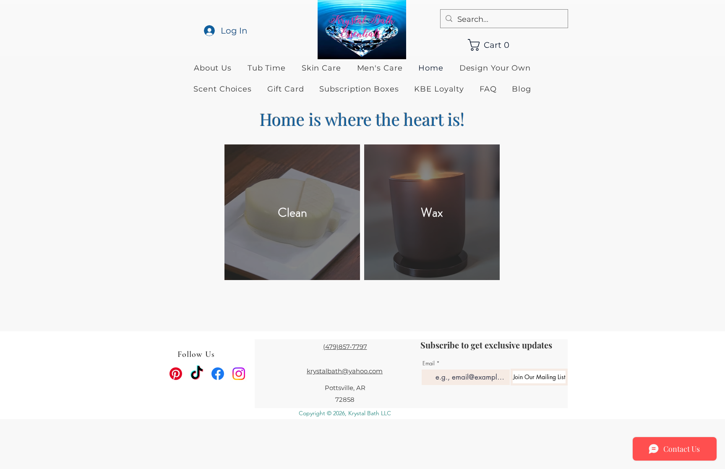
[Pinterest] (175, 373)
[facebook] (217, 373)
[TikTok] (196, 373)
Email (428, 363)
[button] (493, 45)
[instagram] (238, 373)
